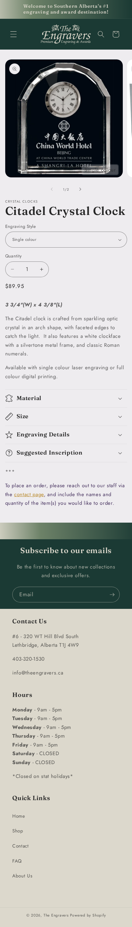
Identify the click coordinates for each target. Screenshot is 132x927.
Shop (17, 831)
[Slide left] (52, 189)
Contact (20, 846)
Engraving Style (20, 226)
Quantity (13, 256)
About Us (22, 875)
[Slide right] (80, 189)
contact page (29, 494)
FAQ (17, 861)
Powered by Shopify (88, 915)
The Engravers (56, 915)
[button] (13, 34)
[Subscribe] (112, 595)
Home (18, 816)
